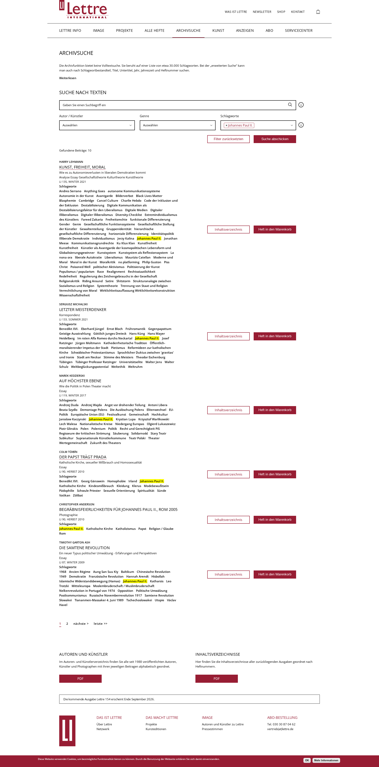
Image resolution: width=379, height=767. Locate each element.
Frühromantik (135, 329)
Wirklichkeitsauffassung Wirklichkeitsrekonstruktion (137, 290)
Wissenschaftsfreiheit (74, 295)
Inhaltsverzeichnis (228, 229)
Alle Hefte (154, 30)
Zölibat (78, 495)
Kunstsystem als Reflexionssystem (143, 253)
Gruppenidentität (118, 229)
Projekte (124, 30)
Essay (74, 177)
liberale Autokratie (88, 257)
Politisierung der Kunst (143, 267)
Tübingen (66, 362)
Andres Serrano (70, 191)
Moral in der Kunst (83, 262)
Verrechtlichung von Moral (78, 290)
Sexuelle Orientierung (119, 491)
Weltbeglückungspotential (90, 367)
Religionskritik (69, 281)
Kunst (218, 30)
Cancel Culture (107, 200)
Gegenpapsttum (159, 329)
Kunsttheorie (134, 177)
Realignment (116, 271)
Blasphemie (67, 200)
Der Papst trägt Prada (82, 457)
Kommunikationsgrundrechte (92, 243)
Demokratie (77, 576)
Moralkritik (107, 262)
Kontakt (298, 12)
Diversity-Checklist (128, 215)
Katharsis (156, 581)
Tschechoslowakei (139, 600)
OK (307, 760)
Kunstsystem (106, 253)
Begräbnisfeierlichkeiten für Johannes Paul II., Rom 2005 (118, 509)
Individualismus (103, 238)
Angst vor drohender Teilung (125, 405)
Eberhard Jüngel (92, 329)
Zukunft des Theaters (105, 443)
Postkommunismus (73, 595)
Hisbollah (158, 576)
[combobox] (97, 125)
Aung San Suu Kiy (105, 572)
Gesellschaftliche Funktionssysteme (109, 224)
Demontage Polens (93, 410)
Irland (133, 481)
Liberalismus (114, 257)
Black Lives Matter (149, 196)
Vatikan (64, 495)
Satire (109, 281)
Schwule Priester (89, 491)
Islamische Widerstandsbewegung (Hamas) (89, 581)
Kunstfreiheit (147, 243)
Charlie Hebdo (131, 200)
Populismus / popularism (76, 271)
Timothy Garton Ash (74, 542)
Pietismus (118, 348)
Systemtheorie (107, 286)
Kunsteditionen (156, 729)
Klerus (136, 486)
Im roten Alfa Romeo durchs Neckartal (104, 338)
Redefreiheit (68, 276)
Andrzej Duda (69, 405)
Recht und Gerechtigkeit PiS (140, 429)
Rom (62, 533)
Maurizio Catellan (138, 257)
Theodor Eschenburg (150, 357)
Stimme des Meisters (118, 357)
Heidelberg (67, 338)
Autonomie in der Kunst (76, 196)
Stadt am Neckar (89, 357)
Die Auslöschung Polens (127, 410)
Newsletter (262, 12)
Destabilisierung (92, 205)
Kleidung (123, 486)
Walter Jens (153, 362)
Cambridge (86, 200)
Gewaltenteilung (92, 229)
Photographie (68, 515)
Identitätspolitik (162, 234)
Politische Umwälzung (151, 591)
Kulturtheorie (116, 177)
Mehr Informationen (326, 760)
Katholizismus (126, 529)
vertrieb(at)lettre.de (280, 729)
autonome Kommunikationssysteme (134, 191)
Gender (64, 224)
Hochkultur (160, 414)
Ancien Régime (79, 572)
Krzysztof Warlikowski (153, 419)
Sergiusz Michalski (73, 304)
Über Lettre (104, 724)
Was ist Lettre (236, 12)
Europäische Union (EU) (87, 414)
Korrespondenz (69, 315)
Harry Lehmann (71, 162)
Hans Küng (137, 333)
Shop (281, 12)
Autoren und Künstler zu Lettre (223, 724)
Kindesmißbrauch (101, 486)
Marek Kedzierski (72, 375)
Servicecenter (298, 30)
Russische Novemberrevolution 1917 (115, 595)
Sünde (161, 491)
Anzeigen (245, 30)
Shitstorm (123, 281)
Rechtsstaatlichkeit (141, 271)
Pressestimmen (212, 729)
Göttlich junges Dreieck (110, 333)
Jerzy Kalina (125, 238)
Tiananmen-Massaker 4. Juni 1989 (99, 600)
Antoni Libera (157, 405)
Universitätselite (131, 362)
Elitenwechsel (156, 410)
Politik (112, 429)
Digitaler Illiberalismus (97, 215)
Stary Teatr (158, 433)
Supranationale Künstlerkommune (101, 438)
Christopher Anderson (76, 504)
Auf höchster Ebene (80, 380)
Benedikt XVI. (68, 329)
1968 (62, 572)
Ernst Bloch (115, 329)
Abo (269, 30)
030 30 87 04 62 (284, 724)
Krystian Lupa (126, 419)
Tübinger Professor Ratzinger (95, 362)
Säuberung (121, 433)
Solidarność (139, 433)
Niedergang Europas (129, 424)
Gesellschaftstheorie (92, 177)
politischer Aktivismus (108, 267)
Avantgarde (104, 196)
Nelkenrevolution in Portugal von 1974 (87, 591)
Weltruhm (135, 367)
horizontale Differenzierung (128, 234)
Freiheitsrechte (116, 219)
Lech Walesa (68, 424)
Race (100, 271)
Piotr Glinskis (68, 429)
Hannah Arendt (137, 576)
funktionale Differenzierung (150, 219)
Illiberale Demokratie (74, 238)
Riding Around (92, 281)
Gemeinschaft (139, 414)
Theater (153, 438)
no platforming (128, 262)
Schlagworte (229, 116)
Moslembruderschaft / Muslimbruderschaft (123, 586)
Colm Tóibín (68, 452)
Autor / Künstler (71, 116)
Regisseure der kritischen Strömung (84, 433)
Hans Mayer (156, 333)
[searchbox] (97, 125)
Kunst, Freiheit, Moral (82, 167)
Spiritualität (146, 491)
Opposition (125, 591)
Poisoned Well (80, 267)
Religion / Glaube (161, 529)
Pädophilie (66, 491)
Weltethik (118, 367)
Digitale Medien (136, 210)
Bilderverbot (124, 196)
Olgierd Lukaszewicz (161, 424)
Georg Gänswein (93, 481)
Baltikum (127, 572)
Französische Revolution (106, 576)
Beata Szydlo (68, 410)
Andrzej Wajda (91, 405)
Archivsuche (188, 30)
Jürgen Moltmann (88, 343)
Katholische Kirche (72, 486)
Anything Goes (94, 191)
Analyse (64, 177)
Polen (85, 429)
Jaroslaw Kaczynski (72, 419)
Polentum (98, 429)
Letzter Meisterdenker (82, 309)
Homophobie (116, 481)
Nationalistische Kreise (96, 424)
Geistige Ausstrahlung (75, 333)
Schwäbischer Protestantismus (93, 352)
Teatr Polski (137, 438)
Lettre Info (70, 30)
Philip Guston (151, 262)
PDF (80, 678)
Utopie (159, 600)
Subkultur (66, 438)
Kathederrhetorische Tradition (125, 343)
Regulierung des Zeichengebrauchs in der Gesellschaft (118, 276)
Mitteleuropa (81, 586)
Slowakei (65, 600)
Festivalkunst (116, 414)
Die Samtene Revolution (84, 547)
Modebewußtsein (156, 486)
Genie (77, 224)
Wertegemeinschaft (73, 443)
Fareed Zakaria (92, 219)
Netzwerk (103, 729)
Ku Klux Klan (126, 243)
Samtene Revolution (159, 595)
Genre (144, 116)
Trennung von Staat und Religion (144, 286)
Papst (142, 529)
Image (98, 30)
